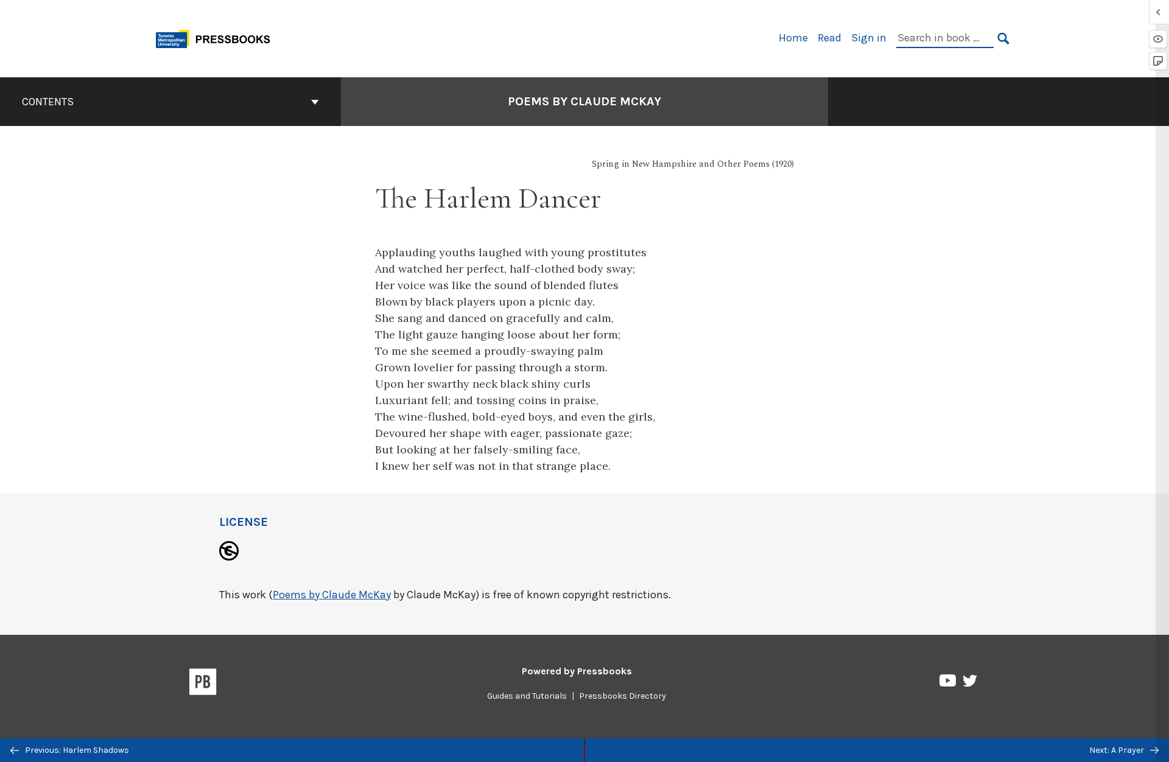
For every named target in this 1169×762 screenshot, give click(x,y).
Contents (48, 101)
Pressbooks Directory (622, 696)
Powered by (577, 671)
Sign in (868, 37)
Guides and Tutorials (527, 696)
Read (829, 37)
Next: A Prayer (1117, 750)
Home (793, 37)
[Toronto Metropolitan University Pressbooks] (217, 37)
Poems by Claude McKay (584, 101)
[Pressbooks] (203, 684)
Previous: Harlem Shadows (76, 750)
